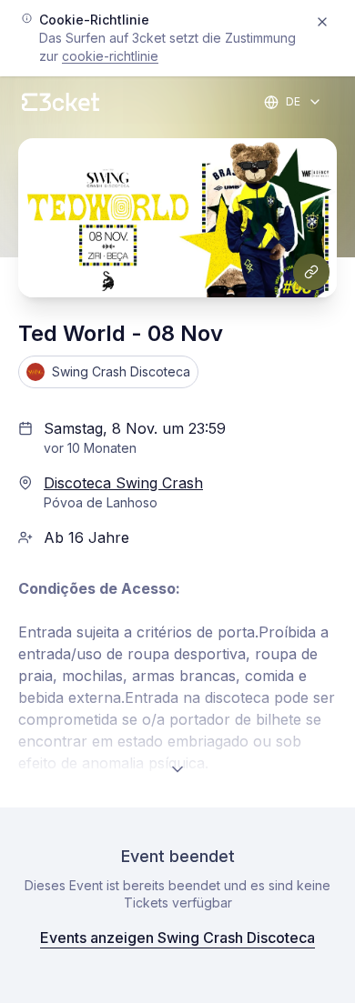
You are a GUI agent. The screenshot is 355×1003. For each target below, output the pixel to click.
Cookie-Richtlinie (110, 56)
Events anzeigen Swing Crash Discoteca (177, 937)
